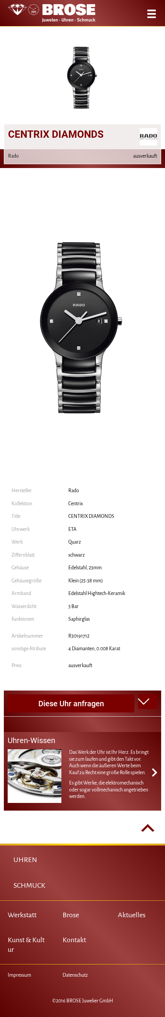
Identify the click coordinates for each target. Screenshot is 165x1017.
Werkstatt (22, 915)
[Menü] (151, 14)
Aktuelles (131, 915)
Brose (71, 915)
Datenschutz (75, 975)
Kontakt (74, 940)
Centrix (75, 503)
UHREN (25, 860)
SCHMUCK (29, 885)
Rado (73, 490)
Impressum (19, 975)
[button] (147, 701)
